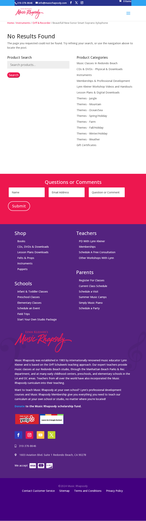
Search (13, 75)
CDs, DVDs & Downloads (33, 246)
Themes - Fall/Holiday (90, 127)
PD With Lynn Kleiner (92, 241)
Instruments (23, 23)
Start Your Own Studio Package (37, 319)
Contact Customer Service (38, 491)
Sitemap (64, 491)
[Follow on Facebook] (18, 435)
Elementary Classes (29, 302)
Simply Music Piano (91, 302)
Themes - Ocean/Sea (90, 110)
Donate (20, 406)
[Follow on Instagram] (29, 435)
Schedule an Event (28, 308)
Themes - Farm (86, 121)
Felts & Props (25, 258)
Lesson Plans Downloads (32, 252)
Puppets (22, 269)
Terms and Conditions (88, 491)
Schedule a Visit (88, 291)
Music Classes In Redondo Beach (97, 63)
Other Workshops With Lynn (96, 258)
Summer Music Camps (93, 297)
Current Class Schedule (93, 286)
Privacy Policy (114, 491)
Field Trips (23, 314)
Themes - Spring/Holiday (92, 116)
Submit (19, 206)
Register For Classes (91, 280)
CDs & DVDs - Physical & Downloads (100, 69)
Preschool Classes (28, 297)
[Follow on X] (51, 435)
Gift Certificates (86, 145)
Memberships (87, 246)
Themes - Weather (88, 139)
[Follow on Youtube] (40, 435)
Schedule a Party (89, 308)
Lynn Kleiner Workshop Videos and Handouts (104, 86)
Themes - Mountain (89, 104)
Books (21, 241)
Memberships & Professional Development (103, 81)
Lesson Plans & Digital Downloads (98, 92)
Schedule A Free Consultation (97, 252)
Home (10, 23)
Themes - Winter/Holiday (92, 133)
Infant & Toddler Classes (32, 291)
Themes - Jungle (87, 98)
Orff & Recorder (42, 23)
